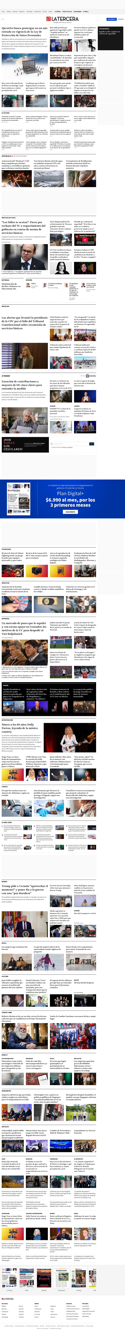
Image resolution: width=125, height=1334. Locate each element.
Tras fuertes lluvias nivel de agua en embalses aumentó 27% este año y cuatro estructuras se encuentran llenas (48, 164)
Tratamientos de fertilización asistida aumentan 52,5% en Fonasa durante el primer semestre (79, 164)
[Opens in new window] (44, 1288)
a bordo (77, 406)
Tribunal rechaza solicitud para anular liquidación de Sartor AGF (60, 347)
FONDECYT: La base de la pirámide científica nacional (60, 411)
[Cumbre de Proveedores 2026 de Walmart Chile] (61, 1146)
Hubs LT (5, 1055)
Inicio (3, 11)
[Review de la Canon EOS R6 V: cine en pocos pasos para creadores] (37, 571)
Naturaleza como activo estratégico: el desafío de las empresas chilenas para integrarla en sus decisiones (12, 1066)
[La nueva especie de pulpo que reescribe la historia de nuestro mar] (85, 396)
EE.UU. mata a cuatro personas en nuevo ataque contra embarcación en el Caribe (84, 118)
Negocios (21, 11)
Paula (76, 1213)
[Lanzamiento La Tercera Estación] (85, 1146)
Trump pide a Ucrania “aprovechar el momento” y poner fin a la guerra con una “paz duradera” (25, 890)
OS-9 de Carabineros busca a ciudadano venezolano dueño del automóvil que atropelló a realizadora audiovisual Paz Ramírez (60, 254)
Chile (3, 1159)
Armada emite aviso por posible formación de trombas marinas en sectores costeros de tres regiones (60, 132)
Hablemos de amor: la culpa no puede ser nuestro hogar (85, 1217)
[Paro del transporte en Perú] (85, 931)
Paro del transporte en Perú (85, 913)
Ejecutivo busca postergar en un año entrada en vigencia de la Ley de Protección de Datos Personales (24, 32)
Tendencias (54, 1159)
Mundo (45, 11)
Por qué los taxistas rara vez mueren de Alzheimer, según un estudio (15, 793)
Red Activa (77, 1058)
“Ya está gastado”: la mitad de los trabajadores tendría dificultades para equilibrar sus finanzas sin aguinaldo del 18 (85, 322)
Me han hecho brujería (84, 983)
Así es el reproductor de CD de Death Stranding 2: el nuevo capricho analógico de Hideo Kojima (60, 558)
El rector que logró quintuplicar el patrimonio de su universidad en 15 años (45, 847)
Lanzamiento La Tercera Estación (84, 1132)
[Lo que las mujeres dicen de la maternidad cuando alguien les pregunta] (49, 962)
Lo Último (58, 11)
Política (9, 11)
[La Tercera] (9, 1288)
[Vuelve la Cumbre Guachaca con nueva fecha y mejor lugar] (73, 1036)
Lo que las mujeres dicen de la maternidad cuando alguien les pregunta (47, 949)
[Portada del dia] (18, 514)
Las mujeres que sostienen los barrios (15, 948)
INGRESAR (121, 19)
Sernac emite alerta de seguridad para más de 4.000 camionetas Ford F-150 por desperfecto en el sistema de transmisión (37, 133)
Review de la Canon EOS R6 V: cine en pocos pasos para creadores (37, 555)
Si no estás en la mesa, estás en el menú (91, 285)
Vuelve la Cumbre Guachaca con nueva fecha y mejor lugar (73, 1017)
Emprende (29, 1058)
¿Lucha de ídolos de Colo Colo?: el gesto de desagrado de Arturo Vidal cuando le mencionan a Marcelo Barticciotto (85, 627)
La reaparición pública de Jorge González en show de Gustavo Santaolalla (83, 693)
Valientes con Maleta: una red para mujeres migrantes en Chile (85, 1245)
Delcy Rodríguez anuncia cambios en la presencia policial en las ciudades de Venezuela (84, 889)
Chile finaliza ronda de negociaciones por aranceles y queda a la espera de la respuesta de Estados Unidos (59, 322)
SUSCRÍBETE (70, 512)
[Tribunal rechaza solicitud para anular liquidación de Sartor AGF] (61, 362)
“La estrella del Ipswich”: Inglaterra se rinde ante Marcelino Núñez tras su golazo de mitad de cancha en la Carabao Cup (85, 1194)
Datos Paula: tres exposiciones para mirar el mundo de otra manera (79, 949)
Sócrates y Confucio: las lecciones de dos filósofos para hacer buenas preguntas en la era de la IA (61, 384)
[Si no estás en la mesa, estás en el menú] (83, 285)
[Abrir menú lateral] (3, 19)
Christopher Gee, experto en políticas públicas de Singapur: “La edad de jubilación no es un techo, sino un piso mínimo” (47, 1098)
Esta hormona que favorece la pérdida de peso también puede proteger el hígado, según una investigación (47, 794)
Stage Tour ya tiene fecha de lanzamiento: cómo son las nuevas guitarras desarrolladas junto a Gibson (12, 762)
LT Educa (85, 11)
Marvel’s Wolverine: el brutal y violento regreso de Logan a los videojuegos (12, 1258)
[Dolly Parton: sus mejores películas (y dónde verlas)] (37, 1234)
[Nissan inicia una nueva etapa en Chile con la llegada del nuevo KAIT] (37, 1146)
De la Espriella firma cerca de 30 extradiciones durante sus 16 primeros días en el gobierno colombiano (12, 133)
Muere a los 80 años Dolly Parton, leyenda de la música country (20, 728)
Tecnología (29, 11)
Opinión (77, 911)
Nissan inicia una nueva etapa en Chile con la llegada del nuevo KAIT (36, 1133)
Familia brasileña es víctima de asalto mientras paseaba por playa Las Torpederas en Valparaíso (13, 694)
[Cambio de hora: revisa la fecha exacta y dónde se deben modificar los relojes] (49, 604)
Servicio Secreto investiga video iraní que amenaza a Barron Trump (60, 888)
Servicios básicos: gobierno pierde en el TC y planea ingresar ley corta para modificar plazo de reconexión (85, 32)
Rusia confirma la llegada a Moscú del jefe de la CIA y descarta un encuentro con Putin (36, 118)
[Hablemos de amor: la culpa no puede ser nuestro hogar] (85, 1234)
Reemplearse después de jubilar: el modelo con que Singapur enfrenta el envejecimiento (81, 1097)
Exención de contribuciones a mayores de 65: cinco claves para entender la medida (22, 385)
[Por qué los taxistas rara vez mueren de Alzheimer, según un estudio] (17, 808)
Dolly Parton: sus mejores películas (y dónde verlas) (36, 1217)
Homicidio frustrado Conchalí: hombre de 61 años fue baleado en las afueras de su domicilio (12, 118)
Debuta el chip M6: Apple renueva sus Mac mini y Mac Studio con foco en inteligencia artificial (12, 1246)
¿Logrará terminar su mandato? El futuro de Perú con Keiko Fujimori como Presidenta (85, 412)
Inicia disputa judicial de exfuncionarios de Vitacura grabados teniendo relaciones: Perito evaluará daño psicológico (61, 226)
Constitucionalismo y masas (55, 284)
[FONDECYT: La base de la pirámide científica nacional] (61, 427)
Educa (52, 1058)
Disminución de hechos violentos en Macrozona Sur (11, 286)
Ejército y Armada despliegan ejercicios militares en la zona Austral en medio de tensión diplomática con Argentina (44, 828)
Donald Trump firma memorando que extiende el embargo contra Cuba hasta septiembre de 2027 (84, 144)
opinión (52, 406)
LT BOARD (6, 376)
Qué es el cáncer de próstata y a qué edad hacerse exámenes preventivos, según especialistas (77, 836)
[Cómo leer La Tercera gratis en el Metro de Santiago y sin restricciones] (81, 604)
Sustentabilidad (7, 1058)
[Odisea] (28, 285)
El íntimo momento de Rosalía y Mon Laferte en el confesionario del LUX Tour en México (59, 693)
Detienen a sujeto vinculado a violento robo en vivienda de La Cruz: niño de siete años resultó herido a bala (84, 133)
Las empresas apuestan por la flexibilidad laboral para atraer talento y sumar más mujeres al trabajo (84, 1066)
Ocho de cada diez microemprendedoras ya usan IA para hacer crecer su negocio (36, 1064)
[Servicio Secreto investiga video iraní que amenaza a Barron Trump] (61, 901)
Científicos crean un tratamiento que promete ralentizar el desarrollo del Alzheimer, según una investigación (80, 794)
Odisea (33, 284)
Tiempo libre (7, 1012)
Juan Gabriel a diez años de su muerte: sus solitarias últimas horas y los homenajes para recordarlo (60, 762)
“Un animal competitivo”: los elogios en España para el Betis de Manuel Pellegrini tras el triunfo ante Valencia (84, 1166)
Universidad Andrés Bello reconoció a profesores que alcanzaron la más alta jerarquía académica (13, 1134)
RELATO (76, 980)
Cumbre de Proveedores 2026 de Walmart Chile (60, 1132)
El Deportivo (37, 11)
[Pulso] (26, 1288)
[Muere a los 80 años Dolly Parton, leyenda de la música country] (70, 737)
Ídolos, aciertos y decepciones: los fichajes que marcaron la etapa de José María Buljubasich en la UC (85, 1204)
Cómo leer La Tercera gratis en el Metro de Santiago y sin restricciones (80, 589)
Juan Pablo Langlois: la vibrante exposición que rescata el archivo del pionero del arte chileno (12, 984)
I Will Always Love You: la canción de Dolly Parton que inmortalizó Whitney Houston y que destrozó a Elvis (36, 762)
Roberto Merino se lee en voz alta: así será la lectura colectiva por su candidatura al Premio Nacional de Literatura (24, 1018)
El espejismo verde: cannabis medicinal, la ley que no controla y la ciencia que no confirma (73, 289)
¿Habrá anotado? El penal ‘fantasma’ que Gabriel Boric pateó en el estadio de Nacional (61, 626)
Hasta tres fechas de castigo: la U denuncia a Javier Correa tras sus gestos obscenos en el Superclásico (59, 657)
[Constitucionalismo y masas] (45, 285)
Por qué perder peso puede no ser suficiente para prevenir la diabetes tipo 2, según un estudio (60, 87)
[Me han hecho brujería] (85, 1000)
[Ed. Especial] (61, 1288)
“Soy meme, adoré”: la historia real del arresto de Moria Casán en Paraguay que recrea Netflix (84, 762)
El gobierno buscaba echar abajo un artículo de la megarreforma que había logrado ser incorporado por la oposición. (24, 238)
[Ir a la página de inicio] (62, 19)
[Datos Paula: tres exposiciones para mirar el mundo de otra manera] (81, 962)
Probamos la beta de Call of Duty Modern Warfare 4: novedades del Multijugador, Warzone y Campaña (85, 558)
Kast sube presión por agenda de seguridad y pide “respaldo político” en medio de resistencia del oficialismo (61, 32)
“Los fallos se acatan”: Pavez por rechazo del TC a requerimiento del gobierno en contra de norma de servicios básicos (23, 227)
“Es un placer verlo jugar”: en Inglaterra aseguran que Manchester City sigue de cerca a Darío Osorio (84, 656)
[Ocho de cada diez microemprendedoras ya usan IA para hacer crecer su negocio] (37, 1079)
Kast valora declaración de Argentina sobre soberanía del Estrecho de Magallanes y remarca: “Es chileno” (37, 694)
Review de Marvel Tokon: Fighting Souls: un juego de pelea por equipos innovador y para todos (13, 556)
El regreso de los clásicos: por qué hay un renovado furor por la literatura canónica (61, 984)
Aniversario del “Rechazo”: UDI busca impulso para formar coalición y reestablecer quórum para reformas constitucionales (16, 164)
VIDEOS (5, 685)
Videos (50, 11)
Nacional (15, 11)
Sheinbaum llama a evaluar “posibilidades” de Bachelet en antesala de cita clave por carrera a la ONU (61, 59)
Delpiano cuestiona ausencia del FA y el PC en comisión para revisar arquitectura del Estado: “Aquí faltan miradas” (13, 145)
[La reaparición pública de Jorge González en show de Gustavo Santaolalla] (84, 707)
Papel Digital (77, 11)
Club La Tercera (67, 11)
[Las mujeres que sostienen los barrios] (17, 962)
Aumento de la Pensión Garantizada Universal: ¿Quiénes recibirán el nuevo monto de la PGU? (16, 590)
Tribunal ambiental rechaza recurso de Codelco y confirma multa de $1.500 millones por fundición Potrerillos (85, 349)
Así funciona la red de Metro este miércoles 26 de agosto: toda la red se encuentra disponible (12, 1193)
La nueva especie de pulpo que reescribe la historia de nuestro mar (84, 383)
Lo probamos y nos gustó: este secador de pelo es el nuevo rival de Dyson (84, 1258)
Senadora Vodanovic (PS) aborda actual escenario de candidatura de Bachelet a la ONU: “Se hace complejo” (85, 253)
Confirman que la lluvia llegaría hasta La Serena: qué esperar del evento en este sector (36, 87)
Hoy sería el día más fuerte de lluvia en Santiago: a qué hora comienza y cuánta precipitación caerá (12, 87)
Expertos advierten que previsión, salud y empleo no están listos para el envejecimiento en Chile (16, 1097)
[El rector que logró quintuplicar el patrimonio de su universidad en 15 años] (59, 847)
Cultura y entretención (34, 1213)
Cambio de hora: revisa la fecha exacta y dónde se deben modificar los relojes (49, 589)
